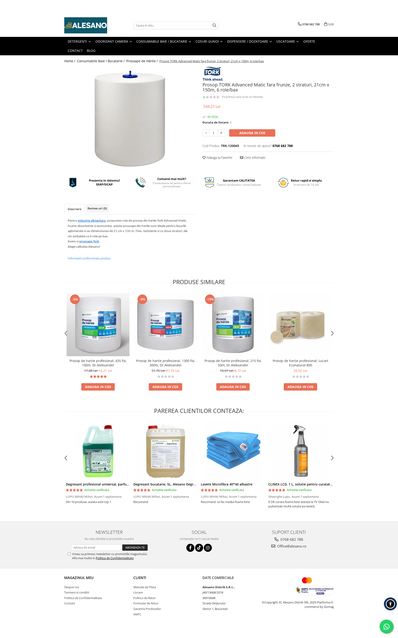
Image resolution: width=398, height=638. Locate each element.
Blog (91, 50)
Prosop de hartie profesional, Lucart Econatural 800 (300, 363)
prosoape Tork (89, 241)
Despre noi (71, 587)
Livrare (138, 592)
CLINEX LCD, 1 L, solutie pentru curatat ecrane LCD (308, 484)
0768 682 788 (291, 539)
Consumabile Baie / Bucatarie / (101, 61)
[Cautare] (214, 25)
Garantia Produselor (147, 609)
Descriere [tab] (74, 209)
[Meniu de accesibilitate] (390, 603)
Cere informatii (254, 157)
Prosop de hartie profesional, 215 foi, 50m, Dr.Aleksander (233, 363)
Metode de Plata (144, 587)
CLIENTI (139, 577)
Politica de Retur (144, 598)
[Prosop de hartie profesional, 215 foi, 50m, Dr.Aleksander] (233, 324)
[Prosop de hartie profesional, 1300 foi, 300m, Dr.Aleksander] (165, 324)
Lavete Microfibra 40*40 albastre (226, 484)
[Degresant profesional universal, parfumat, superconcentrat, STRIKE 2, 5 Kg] (98, 451)
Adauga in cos (252, 133)
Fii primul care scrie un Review (242, 97)
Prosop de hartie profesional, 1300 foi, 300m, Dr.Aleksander (165, 363)
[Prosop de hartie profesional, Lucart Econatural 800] (300, 324)
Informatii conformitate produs (89, 258)
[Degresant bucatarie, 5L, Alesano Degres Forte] (165, 451)
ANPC (137, 614)
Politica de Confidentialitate (115, 558)
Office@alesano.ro (291, 546)
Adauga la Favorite (219, 157)
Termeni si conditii (76, 592)
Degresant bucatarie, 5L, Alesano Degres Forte (169, 484)
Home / (70, 61)
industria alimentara (91, 221)
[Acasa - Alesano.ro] (87, 25)
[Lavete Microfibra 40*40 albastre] (233, 451)
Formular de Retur (145, 603)
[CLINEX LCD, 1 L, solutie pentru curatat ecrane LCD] (300, 451)
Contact (69, 603)
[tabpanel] (130, 119)
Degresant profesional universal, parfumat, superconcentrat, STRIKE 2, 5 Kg (125, 484)
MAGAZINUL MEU (79, 577)
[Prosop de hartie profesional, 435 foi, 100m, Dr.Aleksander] (98, 324)
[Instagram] (208, 548)
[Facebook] (190, 548)
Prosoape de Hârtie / (142, 61)
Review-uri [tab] (97, 208)
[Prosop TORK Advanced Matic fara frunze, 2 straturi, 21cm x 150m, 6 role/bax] (130, 119)
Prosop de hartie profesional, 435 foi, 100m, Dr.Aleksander (98, 363)
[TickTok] (199, 548)
